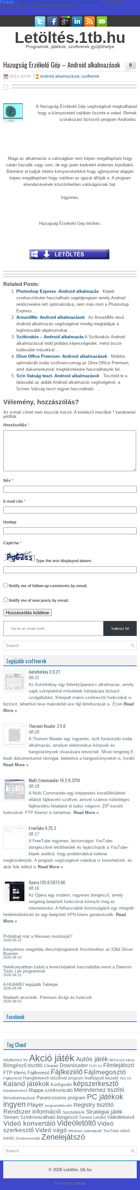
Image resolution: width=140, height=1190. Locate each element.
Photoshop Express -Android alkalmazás (57, 291)
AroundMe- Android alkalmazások (50, 317)
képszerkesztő (96, 1084)
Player (35, 1105)
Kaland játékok (26, 1084)
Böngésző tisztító (23, 1065)
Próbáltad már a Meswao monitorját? (37, 936)
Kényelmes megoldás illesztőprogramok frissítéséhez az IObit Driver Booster (68, 951)
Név (8, 480)
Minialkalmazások (19, 1098)
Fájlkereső (38, 1072)
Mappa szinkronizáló (51, 1090)
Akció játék (52, 1058)
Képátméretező (15, 1091)
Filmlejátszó (118, 1065)
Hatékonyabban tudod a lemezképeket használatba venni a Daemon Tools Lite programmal (67, 969)
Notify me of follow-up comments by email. (48, 586)
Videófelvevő (120, 1117)
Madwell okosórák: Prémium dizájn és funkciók (47, 997)
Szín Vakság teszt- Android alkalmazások (57, 375)
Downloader (74, 1065)
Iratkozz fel (120, 628)
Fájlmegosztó (105, 1072)
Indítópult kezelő (102, 1077)
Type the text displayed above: (64, 561)
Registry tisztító (94, 1105)
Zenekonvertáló (27, 1138)
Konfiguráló (61, 1084)
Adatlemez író (15, 1060)
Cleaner (51, 1065)
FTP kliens (14, 1072)
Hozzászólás (16, 425)
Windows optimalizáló (85, 1131)
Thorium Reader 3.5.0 (47, 725)
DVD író (95, 1066)
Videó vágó (51, 1130)
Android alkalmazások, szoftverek (69, 76)
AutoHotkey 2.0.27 (44, 671)
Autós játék (92, 1059)
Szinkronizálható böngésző (48, 1117)
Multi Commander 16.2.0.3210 (54, 780)
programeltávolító (58, 1105)
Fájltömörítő (12, 1078)
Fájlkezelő (67, 1072)
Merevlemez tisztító (99, 1090)
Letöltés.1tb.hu (70, 37)
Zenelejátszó (63, 1137)
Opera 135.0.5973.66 (47, 882)
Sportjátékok (74, 1112)
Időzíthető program (66, 1078)
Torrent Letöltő (92, 1117)
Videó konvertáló (29, 1123)
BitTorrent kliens (122, 1060)
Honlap (9, 522)
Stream (11, 1117)
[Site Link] (69, 261)
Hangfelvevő (36, 1077)
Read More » (15, 764)
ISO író (125, 1078)
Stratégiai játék (104, 1111)
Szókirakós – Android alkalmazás (50, 336)
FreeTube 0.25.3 (42, 827)
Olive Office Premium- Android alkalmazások (61, 356)
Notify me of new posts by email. (39, 600)
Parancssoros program (61, 1097)
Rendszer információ (32, 1111)
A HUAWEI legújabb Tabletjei (30, 984)
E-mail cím (14, 501)
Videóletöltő (76, 1123)
